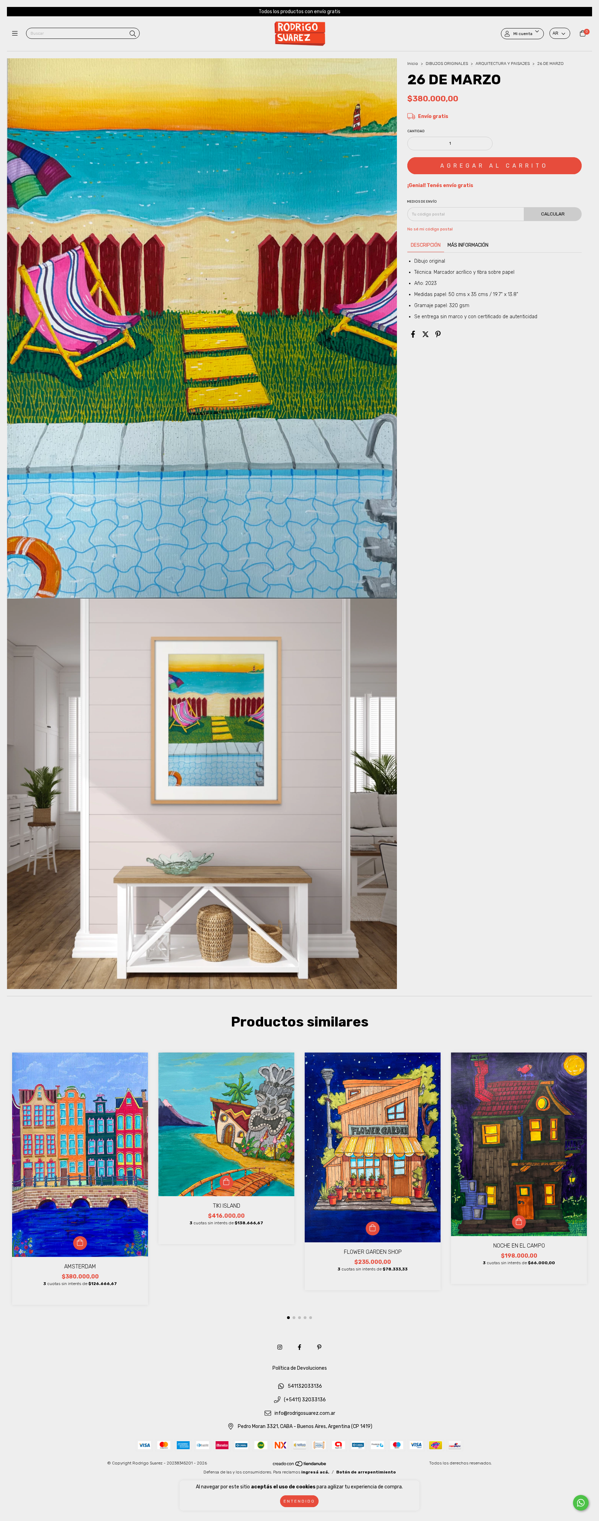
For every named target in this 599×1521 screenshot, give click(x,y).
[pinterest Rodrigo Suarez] (319, 1347)
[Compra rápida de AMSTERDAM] (80, 1243)
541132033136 (305, 1386)
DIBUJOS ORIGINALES (447, 63)
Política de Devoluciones (299, 1368)
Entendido (299, 1501)
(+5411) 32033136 (305, 1400)
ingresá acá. (315, 1472)
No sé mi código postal (430, 229)
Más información (468, 245)
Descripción (426, 245)
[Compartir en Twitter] (425, 334)
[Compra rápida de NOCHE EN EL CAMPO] (519, 1222)
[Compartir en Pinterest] (438, 334)
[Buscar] (133, 34)
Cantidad (416, 131)
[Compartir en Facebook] (413, 334)
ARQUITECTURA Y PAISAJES (503, 63)
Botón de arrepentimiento (366, 1472)
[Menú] (16, 34)
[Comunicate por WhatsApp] (581, 1503)
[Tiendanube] (300, 1465)
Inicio (412, 63)
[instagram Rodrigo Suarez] (279, 1347)
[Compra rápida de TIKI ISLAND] (226, 1182)
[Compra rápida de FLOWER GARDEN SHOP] (373, 1228)
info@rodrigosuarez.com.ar (305, 1413)
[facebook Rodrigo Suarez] (299, 1347)
